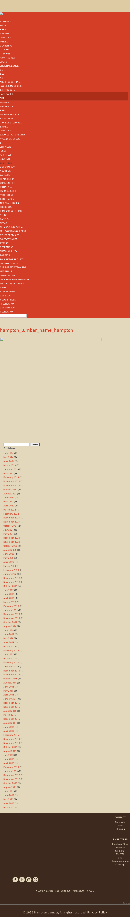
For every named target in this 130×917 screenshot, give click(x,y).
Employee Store (120, 844)
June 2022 (8, 497)
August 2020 (10, 549)
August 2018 (10, 626)
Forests (5, 255)
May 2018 (8, 638)
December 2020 (11, 537)
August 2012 (10, 787)
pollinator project (12, 259)
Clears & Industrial (12, 227)
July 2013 (8, 754)
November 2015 (11, 706)
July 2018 (8, 630)
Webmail (120, 847)
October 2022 (10, 489)
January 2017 (10, 666)
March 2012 (9, 807)
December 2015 (11, 702)
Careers (5, 174)
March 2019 (9, 602)
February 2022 (11, 513)
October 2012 (10, 783)
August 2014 (10, 722)
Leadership (7, 178)
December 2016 (11, 670)
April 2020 (8, 561)
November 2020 (11, 541)
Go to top (126, 903)
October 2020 (10, 545)
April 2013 (8, 763)
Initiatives (6, 186)
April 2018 (8, 642)
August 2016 (10, 682)
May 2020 (8, 557)
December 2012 (11, 775)
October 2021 (10, 525)
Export (4, 243)
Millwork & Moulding (13, 231)
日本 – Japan (7, 199)
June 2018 (8, 634)
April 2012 (8, 803)
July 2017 (8, 654)
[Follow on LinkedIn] (22, 879)
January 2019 (10, 610)
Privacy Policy (97, 912)
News (3, 287)
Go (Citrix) (120, 850)
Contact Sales (8, 239)
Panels (4, 219)
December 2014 (11, 718)
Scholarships (8, 190)
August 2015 (10, 710)
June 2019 (8, 594)
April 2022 (8, 505)
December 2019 (11, 577)
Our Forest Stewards (13, 267)
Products (6, 206)
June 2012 (8, 795)
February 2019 (11, 606)
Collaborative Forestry (14, 279)
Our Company (7, 166)
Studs (3, 215)
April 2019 (8, 598)
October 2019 (10, 586)
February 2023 (11, 477)
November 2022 (11, 485)
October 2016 (10, 678)
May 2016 (8, 690)
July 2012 (8, 791)
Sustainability (8, 251)
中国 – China (7, 194)
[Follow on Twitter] (35, 879)
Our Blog (5, 295)
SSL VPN (120, 854)
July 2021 (8, 529)
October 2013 (10, 747)
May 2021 (8, 533)
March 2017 (9, 658)
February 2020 (11, 569)
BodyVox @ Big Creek (12, 283)
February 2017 (11, 662)
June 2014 (8, 726)
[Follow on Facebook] (15, 879)
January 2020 (10, 573)
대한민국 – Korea (9, 203)
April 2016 (8, 694)
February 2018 (11, 650)
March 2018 (9, 646)
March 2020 (9, 565)
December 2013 (11, 738)
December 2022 (11, 481)
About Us (5, 170)
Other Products (9, 235)
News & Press (8, 299)
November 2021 (11, 521)
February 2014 (11, 734)
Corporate (120, 822)
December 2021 (11, 517)
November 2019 (11, 582)
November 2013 (11, 742)
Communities (7, 182)
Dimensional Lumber (12, 211)
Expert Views (8, 291)
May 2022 (8, 501)
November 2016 (11, 674)
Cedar (3, 223)
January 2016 (10, 698)
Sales (120, 825)
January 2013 (10, 771)
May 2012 (8, 799)
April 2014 (8, 730)
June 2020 (8, 553)
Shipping (120, 828)
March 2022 (9, 509)
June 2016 (8, 686)
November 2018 (11, 618)
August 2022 (10, 493)
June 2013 (8, 759)
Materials (6, 271)
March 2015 (9, 714)
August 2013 (10, 751)
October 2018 (10, 622)
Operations (6, 247)
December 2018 (11, 614)
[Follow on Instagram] (28, 879)
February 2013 (11, 767)
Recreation (7, 303)
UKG (120, 857)
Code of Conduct (10, 263)
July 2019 (8, 590)
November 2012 (11, 779)
